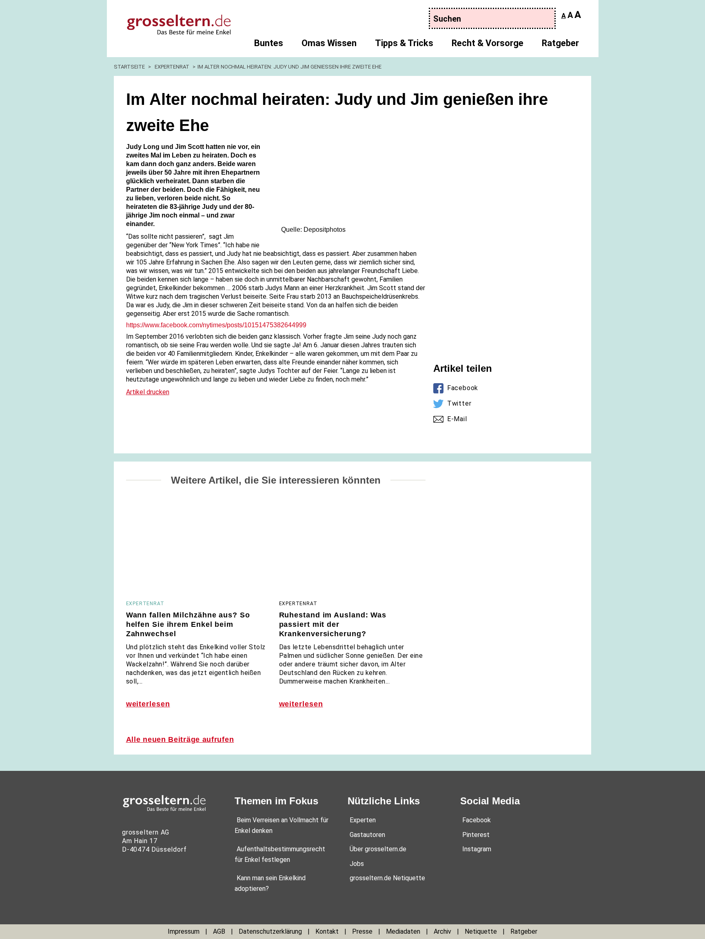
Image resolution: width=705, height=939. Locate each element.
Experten (363, 820)
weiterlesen (148, 704)
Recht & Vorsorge (487, 43)
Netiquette (481, 931)
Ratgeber (560, 43)
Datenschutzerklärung (270, 931)
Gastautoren (367, 835)
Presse (362, 931)
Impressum (184, 931)
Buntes (268, 43)
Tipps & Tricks (404, 43)
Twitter (459, 403)
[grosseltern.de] (171, 20)
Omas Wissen (329, 43)
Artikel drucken (147, 392)
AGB (219, 931)
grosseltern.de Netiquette (387, 878)
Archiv (442, 931)
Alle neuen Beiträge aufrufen (180, 739)
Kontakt (327, 931)
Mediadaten (403, 931)
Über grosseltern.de (378, 849)
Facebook (462, 388)
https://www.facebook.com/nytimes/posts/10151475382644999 (216, 325)
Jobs (357, 864)
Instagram (476, 849)
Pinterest (476, 835)
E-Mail (457, 419)
